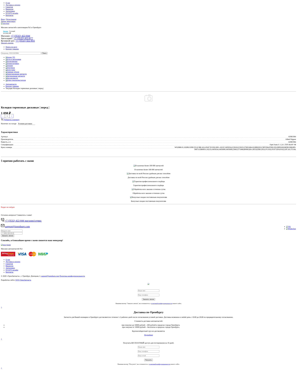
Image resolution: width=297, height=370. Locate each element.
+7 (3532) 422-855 (25, 40)
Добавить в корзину (11, 120)
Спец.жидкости (12, 78)
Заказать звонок (7, 43)
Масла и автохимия (13, 59)
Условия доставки (25, 124)
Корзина (5, 31)
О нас (8, 3)
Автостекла (10, 68)
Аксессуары (10, 70)
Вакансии (9, 9)
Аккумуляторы (11, 61)
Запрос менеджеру (8, 21)
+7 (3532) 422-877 (23, 38)
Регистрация (11, 19)
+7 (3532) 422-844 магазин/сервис (23, 220)
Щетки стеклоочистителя (16, 80)
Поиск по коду (11, 47)
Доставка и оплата (13, 5)
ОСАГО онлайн (12, 13)
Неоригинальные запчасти (16, 74)
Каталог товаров (12, 49)
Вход (3, 19)
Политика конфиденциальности (72, 276)
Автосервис (10, 11)
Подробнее (148, 335)
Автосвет (9, 66)
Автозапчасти (11, 84)
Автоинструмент (12, 64)
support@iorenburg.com (17, 226)
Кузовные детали (12, 72)
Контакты (9, 15)
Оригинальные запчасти (15, 76)
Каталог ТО (10, 57)
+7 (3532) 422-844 (20, 35)
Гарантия (9, 7)
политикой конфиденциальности (161, 303)
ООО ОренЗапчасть (23, 280)
